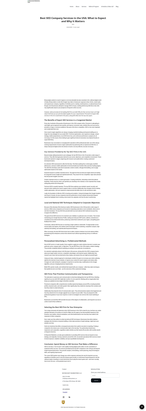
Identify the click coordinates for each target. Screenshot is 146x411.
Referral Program (94, 6)
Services (84, 6)
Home (71, 6)
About (77, 6)
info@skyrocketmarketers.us (70, 378)
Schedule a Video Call (107, 6)
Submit (96, 380)
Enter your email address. (98, 372)
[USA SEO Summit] (41, 383)
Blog (117, 6)
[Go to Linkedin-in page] (69, 397)
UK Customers (66, 389)
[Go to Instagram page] (64, 397)
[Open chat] (142, 407)
